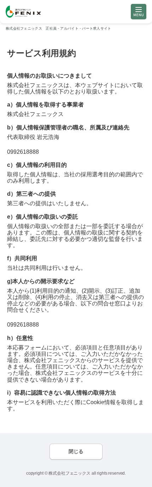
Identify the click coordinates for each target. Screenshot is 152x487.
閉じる (76, 451)
